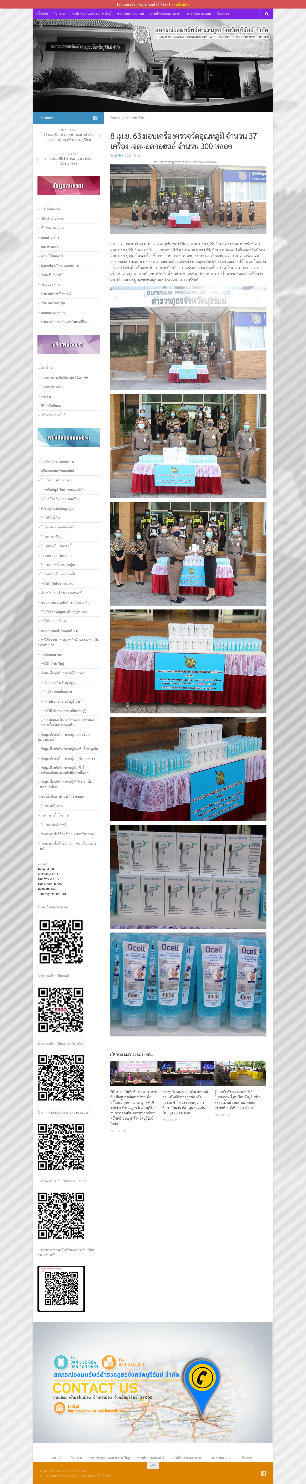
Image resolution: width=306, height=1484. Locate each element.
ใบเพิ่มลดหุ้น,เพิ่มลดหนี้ (56, 546)
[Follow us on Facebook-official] (95, 117)
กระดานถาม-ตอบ (199, 13)
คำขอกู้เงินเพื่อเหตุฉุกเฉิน (57, 508)
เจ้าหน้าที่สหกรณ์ (52, 256)
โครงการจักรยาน (51, 387)
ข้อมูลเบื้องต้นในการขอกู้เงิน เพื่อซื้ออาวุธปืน (69, 749)
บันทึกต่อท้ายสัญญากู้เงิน (60, 682)
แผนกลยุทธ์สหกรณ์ (53, 312)
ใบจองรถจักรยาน (52, 806)
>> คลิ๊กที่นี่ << (181, 4)
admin (118, 155)
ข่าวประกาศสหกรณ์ (130, 13)
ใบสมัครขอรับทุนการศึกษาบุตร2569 (64, 612)
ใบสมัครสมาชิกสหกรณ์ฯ (56, 480)
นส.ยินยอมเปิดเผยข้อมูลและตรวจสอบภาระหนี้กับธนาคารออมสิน (67, 722)
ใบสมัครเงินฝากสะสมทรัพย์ (62, 499)
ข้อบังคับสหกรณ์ (51, 275)
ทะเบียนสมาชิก (51, 654)
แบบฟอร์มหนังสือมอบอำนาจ (59, 630)
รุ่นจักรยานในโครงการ (55, 815)
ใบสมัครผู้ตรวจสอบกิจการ (57, 461)
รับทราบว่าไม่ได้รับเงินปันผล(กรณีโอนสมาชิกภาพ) (67, 845)
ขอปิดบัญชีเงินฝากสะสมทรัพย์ (63, 490)
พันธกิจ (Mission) (52, 228)
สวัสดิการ (47, 368)
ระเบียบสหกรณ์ (51, 284)
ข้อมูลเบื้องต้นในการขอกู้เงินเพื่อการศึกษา (68, 758)
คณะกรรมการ (50, 247)
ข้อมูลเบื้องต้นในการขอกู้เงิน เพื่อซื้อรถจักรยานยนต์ (64, 736)
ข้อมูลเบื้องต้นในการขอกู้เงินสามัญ (63, 673)
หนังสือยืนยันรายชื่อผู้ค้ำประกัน (64, 701)
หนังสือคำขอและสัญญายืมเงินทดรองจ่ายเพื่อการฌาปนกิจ (68, 642)
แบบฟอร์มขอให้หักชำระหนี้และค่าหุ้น (65, 602)
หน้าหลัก (42, 13)
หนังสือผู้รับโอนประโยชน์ (57, 583)
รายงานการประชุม (53, 303)
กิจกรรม (59, 13)
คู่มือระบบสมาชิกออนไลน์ (57, 471)
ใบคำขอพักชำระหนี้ (53, 825)
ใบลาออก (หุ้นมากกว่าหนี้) (58, 574)
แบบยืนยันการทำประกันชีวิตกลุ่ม (62, 796)
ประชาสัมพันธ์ (134, 118)
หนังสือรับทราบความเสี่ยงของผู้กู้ (65, 711)
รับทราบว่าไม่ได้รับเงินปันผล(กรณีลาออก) (67, 834)
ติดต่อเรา (223, 13)
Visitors (42, 864)
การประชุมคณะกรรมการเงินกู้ (91, 13)
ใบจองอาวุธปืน (50, 537)
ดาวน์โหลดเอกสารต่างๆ (165, 13)
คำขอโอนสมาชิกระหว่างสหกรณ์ (61, 593)
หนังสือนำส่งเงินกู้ (52, 664)
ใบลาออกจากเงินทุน (54, 555)
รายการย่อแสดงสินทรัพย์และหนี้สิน (64, 322)
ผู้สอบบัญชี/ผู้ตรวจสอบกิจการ (60, 265)
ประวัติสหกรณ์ (50, 209)
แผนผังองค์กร (50, 237)
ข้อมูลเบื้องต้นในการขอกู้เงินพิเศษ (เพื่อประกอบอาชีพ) (64, 784)
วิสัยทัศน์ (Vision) (52, 218)
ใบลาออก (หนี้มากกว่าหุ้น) (58, 565)
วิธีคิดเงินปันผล (51, 406)
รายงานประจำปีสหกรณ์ (56, 294)
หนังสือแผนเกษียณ (53, 621)
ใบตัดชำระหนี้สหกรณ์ (58, 692)
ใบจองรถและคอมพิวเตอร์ (57, 527)
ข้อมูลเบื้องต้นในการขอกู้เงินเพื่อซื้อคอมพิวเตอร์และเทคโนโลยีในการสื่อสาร (63, 770)
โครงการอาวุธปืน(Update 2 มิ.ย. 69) (64, 377)
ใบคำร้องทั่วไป (50, 518)
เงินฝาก (46, 396)
